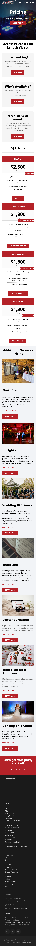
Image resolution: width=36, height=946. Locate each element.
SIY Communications (23, 942)
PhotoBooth (9, 832)
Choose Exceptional (27, 268)
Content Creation (11, 837)
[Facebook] (20, 2)
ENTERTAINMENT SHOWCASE (16, 847)
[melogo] (9, 2)
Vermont (8, 886)
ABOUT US (9, 855)
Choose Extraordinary (26, 221)
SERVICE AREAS (10, 877)
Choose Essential (28, 316)
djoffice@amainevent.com (17, 908)
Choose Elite (29, 173)
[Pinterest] (27, 2)
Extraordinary (10, 813)
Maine (7, 879)
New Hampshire (11, 884)
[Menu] (33, 2)
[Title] (31, 2)
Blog (6, 860)
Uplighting (9, 835)
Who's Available (11, 869)
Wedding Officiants (12, 828)
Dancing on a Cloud (12, 842)
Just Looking (9, 867)
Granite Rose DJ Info (12, 820)
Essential (8, 818)
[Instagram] (23, 2)
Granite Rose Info (11, 872)
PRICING (8, 865)
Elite (6, 811)
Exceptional (9, 816)
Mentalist (8, 840)
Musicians (8, 830)
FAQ (6, 857)
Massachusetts (10, 881)
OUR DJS (8, 809)
